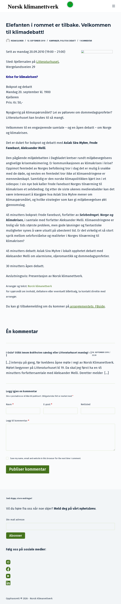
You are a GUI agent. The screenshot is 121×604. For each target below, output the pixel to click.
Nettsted (85, 404)
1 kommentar (86, 41)
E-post (47, 404)
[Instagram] (8, 562)
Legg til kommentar (17, 420)
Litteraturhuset (47, 62)
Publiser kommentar (27, 469)
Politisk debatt (68, 41)
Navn (10, 404)
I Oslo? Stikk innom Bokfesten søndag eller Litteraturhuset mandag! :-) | (49, 354)
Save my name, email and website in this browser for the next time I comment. (45, 458)
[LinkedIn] (8, 583)
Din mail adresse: (15, 519)
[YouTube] (8, 576)
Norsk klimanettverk (40, 286)
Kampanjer (54, 41)
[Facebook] (8, 569)
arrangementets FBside (87, 306)
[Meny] (113, 6)
